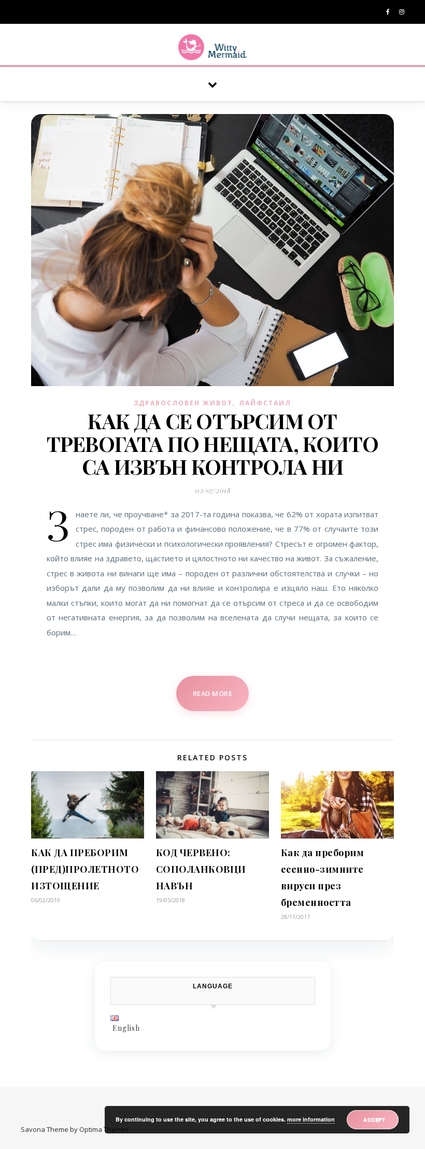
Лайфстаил (265, 403)
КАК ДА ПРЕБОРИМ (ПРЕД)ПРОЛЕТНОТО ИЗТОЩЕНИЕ (85, 869)
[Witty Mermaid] (212, 47)
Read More (213, 693)
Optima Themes (104, 1129)
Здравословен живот (183, 403)
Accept (374, 1119)
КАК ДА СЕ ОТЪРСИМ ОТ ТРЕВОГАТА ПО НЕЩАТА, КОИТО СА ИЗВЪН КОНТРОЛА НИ (212, 443)
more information (311, 1119)
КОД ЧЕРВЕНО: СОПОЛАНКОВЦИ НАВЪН (201, 869)
